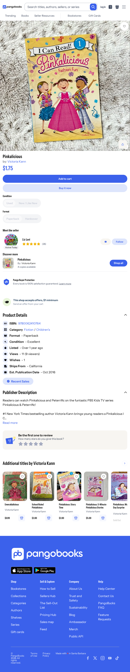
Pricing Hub (48, 615)
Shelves (16, 617)
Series (15, 624)
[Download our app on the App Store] (21, 570)
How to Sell (47, 588)
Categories (18, 603)
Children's (43, 329)
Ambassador (77, 622)
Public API (76, 636)
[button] (65, 315)
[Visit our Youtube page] (110, 658)
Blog (72, 615)
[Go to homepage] (12, 7)
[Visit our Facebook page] (88, 658)
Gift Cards (95, 15)
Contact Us (106, 596)
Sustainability (78, 607)
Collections (18, 596)
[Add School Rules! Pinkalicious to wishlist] (49, 476)
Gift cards (17, 632)
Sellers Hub (48, 596)
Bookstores (74, 15)
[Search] (93, 7)
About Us (75, 588)
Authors (16, 610)
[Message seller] (105, 242)
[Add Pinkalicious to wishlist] (124, 26)
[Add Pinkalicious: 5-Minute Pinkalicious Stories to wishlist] (103, 476)
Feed (43, 629)
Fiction (29, 329)
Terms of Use (33, 654)
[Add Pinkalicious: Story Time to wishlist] (76, 476)
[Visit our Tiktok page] (117, 658)
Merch (73, 629)
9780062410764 (29, 323)
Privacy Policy (46, 654)
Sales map (47, 622)
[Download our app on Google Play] (45, 570)
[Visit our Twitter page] (95, 658)
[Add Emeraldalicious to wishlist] (22, 476)
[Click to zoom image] (65, 86)
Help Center (106, 588)
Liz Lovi (26, 239)
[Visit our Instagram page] (103, 658)
